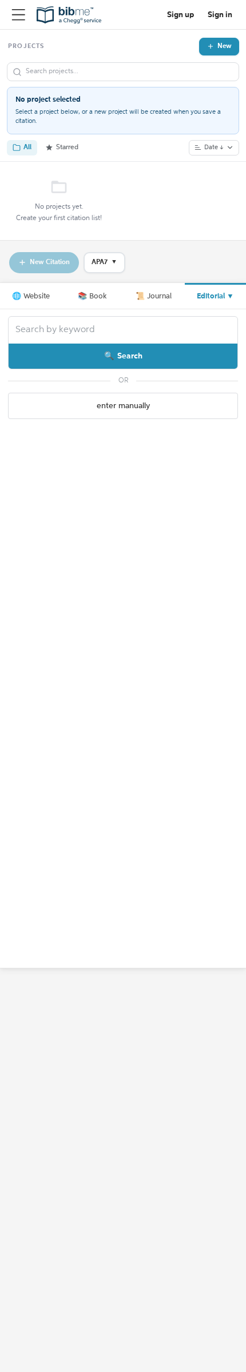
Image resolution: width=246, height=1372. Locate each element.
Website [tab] (31, 296)
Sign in (220, 15)
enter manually (123, 406)
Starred (67, 147)
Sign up (180, 15)
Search (129, 356)
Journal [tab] (154, 296)
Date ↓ (214, 148)
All (27, 147)
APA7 (104, 262)
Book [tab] (92, 296)
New (224, 46)
